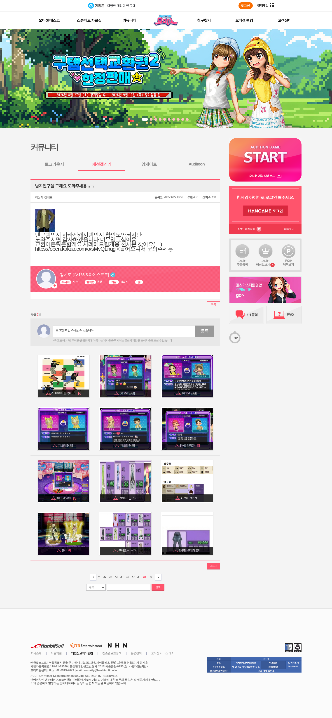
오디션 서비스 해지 (162, 653)
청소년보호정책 (111, 653)
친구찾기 (204, 20)
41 (99, 577)
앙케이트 (149, 164)
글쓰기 (213, 565)
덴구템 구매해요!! (189, 550)
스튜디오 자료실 (89, 20)
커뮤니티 (129, 20)
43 (110, 577)
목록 (213, 304)
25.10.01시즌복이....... (66, 393)
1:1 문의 (246, 315)
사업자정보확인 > (138, 666)
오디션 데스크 (49, 20)
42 (104, 577)
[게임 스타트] (265, 154)
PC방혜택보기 (288, 262)
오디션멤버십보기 (263, 262)
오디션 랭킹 (244, 20)
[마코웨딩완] (127, 393)
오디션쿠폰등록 (242, 262)
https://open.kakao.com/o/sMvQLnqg (75, 249)
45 (121, 577)
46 (127, 577)
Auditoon (197, 164)
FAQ (284, 315)
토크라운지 (54, 164)
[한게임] (69, 5)
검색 (157, 587)
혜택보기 (289, 229)
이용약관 (56, 653)
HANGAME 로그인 (265, 210)
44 (116, 577)
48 (138, 577)
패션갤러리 (101, 164)
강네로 (48, 197)
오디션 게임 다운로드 (265, 176)
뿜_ (66, 550)
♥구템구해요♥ (189, 498)
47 (133, 577)
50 (150, 577)
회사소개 (35, 653)
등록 (204, 331)
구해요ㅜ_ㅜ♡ (127, 498)
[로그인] (245, 5)
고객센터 (284, 20)
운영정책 (136, 653)
